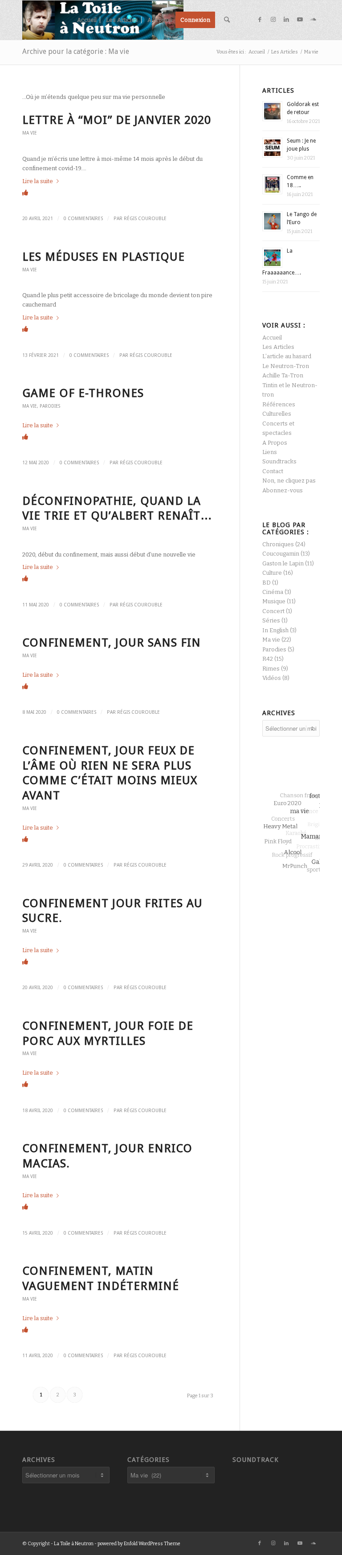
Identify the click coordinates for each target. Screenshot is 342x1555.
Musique (273, 601)
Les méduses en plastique (103, 256)
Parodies (50, 406)
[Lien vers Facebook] (259, 19)
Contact (272, 471)
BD (266, 582)
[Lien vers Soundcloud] (313, 19)
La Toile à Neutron (74, 1544)
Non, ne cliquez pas (289, 480)
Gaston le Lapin (283, 563)
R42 (267, 658)
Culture (272, 572)
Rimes (271, 668)
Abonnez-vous (282, 490)
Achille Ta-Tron (282, 375)
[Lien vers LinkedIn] (286, 19)
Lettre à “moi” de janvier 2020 (116, 120)
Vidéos (271, 678)
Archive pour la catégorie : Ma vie (75, 51)
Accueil (272, 337)
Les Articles (278, 347)
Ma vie (29, 132)
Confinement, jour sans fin (111, 642)
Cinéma (272, 592)
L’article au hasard (286, 356)
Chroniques (278, 544)
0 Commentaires (83, 218)
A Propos (274, 442)
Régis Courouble (145, 218)
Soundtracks (279, 461)
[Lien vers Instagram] (273, 19)
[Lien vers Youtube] (299, 19)
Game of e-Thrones (83, 393)
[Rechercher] (227, 20)
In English (275, 630)
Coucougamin (280, 553)
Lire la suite (37, 181)
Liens (269, 452)
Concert (273, 611)
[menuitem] (87, 20)
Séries (271, 620)
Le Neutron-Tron (285, 366)
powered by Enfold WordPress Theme (139, 1544)
